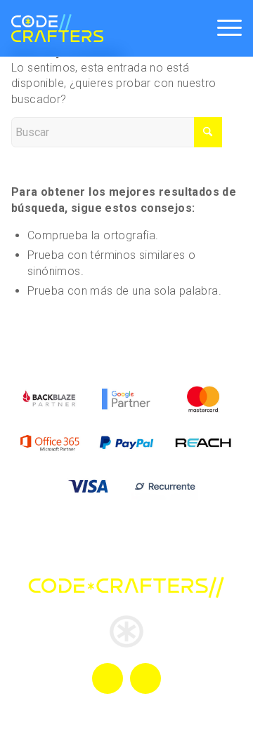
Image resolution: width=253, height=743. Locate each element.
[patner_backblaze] (49, 398)
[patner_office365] (49, 442)
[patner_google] (126, 398)
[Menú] (222, 28)
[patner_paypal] (126, 442)
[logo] (57, 28)
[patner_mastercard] (203, 398)
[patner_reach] (203, 442)
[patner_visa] (88, 486)
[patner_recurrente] (164, 486)
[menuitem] (222, 28)
